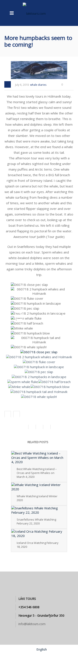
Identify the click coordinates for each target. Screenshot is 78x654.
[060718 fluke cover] (27, 298)
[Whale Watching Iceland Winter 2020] (39, 487)
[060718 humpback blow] (31, 333)
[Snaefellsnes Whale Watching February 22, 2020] (39, 510)
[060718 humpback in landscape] (36, 303)
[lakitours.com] (34, 13)
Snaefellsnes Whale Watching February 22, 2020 (36, 521)
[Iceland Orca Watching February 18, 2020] (39, 533)
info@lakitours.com (32, 624)
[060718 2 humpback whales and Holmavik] (39, 292)
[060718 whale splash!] (29, 347)
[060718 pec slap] (25, 308)
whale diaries (38, 85)
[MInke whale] (22, 328)
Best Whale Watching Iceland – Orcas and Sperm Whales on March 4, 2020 (37, 473)
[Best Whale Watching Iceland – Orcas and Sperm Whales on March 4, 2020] (39, 457)
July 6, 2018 (22, 85)
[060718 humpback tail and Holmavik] (39, 340)
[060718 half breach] (27, 323)
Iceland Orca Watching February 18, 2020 (37, 545)
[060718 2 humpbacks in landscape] (38, 313)
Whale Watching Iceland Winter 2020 (37, 498)
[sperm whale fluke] (27, 318)
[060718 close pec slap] (30, 285)
